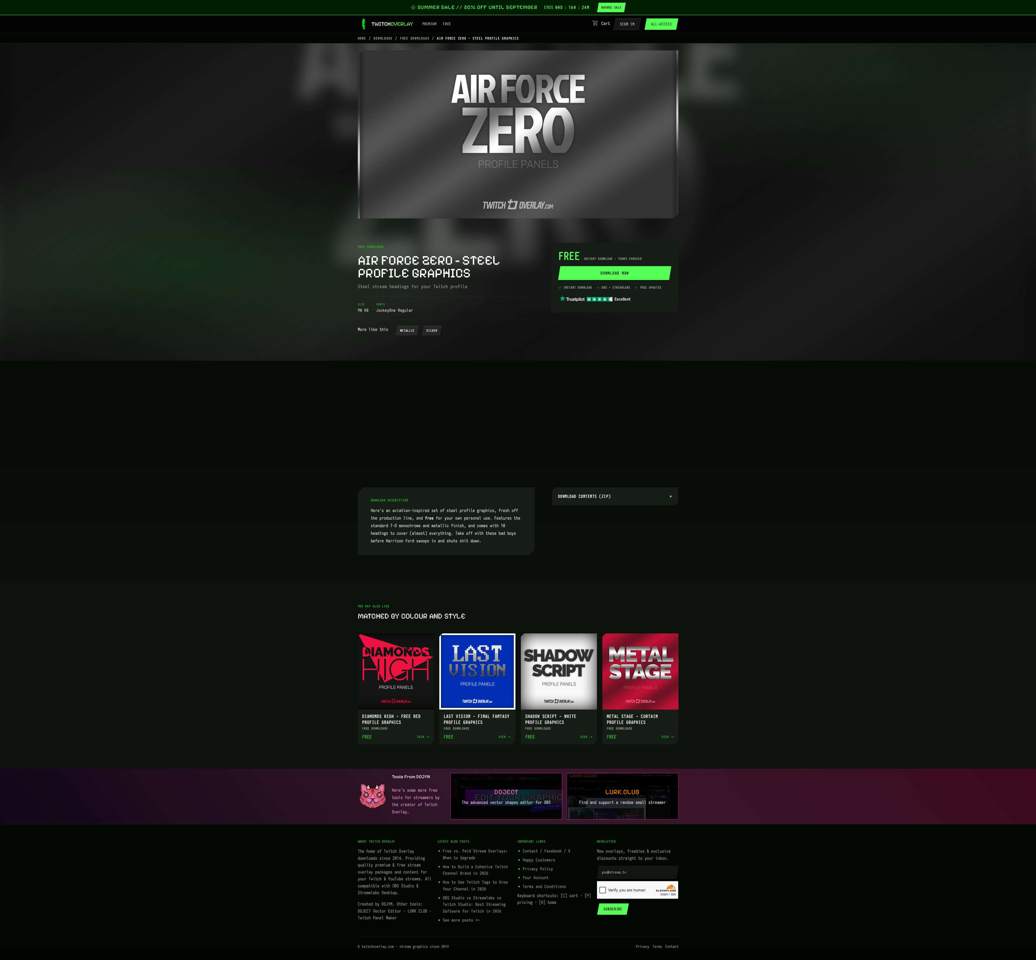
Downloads (383, 38)
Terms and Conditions (544, 886)
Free (447, 23)
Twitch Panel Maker (377, 917)
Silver (431, 330)
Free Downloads (415, 38)
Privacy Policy (538, 868)
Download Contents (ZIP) (584, 496)
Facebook (553, 850)
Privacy (642, 946)
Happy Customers (539, 859)
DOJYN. (388, 904)
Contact (530, 850)
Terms (657, 946)
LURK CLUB (417, 911)
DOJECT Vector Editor (379, 911)
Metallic (407, 330)
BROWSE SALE (611, 7)
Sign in (627, 24)
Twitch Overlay (399, 851)
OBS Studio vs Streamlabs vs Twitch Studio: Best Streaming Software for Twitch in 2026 (474, 904)
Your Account (536, 877)
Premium (429, 23)
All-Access (661, 24)
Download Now (614, 273)
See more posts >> (461, 920)
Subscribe (612, 909)
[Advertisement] (518, 423)
